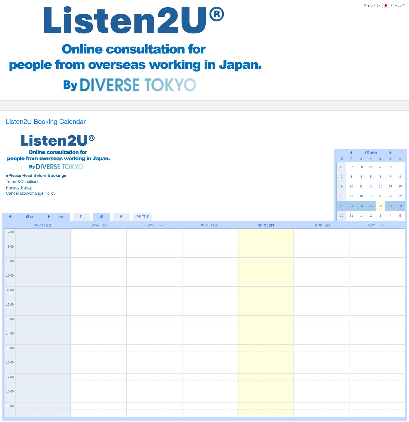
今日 (61, 216)
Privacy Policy (19, 187)
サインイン (371, 5)
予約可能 (142, 217)
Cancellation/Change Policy (31, 193)
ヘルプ (400, 5)
